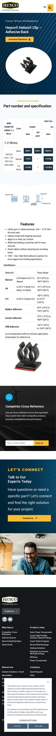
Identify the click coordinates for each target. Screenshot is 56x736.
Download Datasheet (18, 39)
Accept (17, 726)
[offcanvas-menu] (50, 7)
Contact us (28, 518)
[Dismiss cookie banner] (48, 682)
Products (9, 21)
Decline (38, 726)
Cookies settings (28, 720)
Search (40, 443)
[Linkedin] (4, 619)
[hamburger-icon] (44, 6)
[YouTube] (10, 619)
